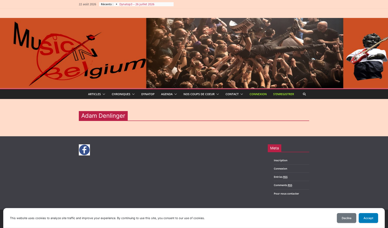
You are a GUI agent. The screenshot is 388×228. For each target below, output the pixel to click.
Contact (232, 94)
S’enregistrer (283, 94)
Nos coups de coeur (199, 94)
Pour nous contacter (286, 193)
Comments (283, 185)
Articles (94, 94)
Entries (281, 177)
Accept (368, 218)
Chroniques (121, 94)
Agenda (167, 94)
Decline (346, 218)
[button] (103, 94)
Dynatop (148, 94)
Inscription (280, 160)
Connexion (258, 94)
